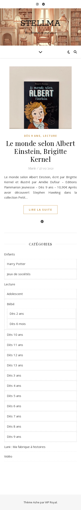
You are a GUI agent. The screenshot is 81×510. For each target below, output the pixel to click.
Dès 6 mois (18, 324)
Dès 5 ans (14, 396)
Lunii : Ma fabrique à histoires (24, 447)
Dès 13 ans (15, 365)
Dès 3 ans (14, 375)
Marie (32, 168)
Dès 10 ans (15, 334)
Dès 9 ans (32, 136)
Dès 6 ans (14, 406)
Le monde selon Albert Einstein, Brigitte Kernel (40, 151)
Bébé (11, 304)
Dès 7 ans (14, 416)
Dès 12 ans (15, 355)
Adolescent (15, 294)
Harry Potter (16, 264)
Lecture (50, 136)
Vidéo (8, 456)
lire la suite (40, 209)
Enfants (9, 254)
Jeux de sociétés (19, 274)
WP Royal (51, 502)
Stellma (40, 23)
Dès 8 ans (14, 426)
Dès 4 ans (14, 385)
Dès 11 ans (15, 345)
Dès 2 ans (17, 313)
